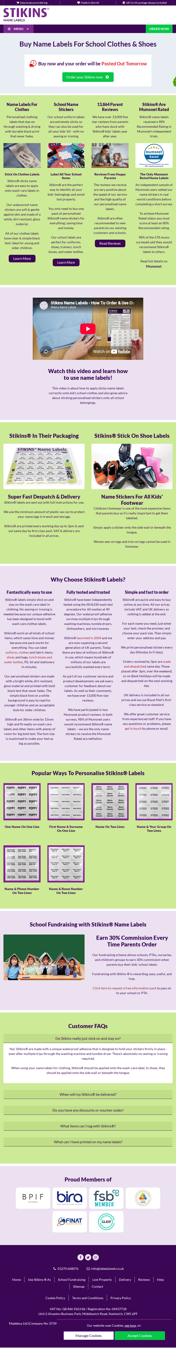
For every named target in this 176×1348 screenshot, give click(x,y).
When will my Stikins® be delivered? (88, 1094)
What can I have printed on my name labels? (88, 1142)
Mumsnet (154, 266)
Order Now (159, 29)
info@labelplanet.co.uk (107, 1268)
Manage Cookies (88, 1335)
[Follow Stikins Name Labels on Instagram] (96, 1257)
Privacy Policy (120, 1298)
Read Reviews (110, 243)
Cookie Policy (55, 1298)
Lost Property (102, 1279)
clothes (24, 652)
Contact (97, 1286)
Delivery (125, 1279)
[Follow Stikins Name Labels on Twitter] (88, 1257)
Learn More (22, 258)
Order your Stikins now (84, 77)
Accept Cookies (139, 1335)
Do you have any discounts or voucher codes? (88, 1110)
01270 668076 (67, 1268)
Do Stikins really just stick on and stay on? (88, 1038)
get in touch (133, 728)
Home (16, 1279)
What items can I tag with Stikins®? (88, 1126)
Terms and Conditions (87, 1298)
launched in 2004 (89, 638)
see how (130, 1325)
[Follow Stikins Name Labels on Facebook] (80, 1257)
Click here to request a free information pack (124, 988)
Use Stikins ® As (39, 1279)
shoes (11, 657)
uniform (11, 652)
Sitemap (79, 1286)
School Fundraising (71, 1279)
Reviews (144, 1279)
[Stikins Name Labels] (26, 12)
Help (160, 1279)
